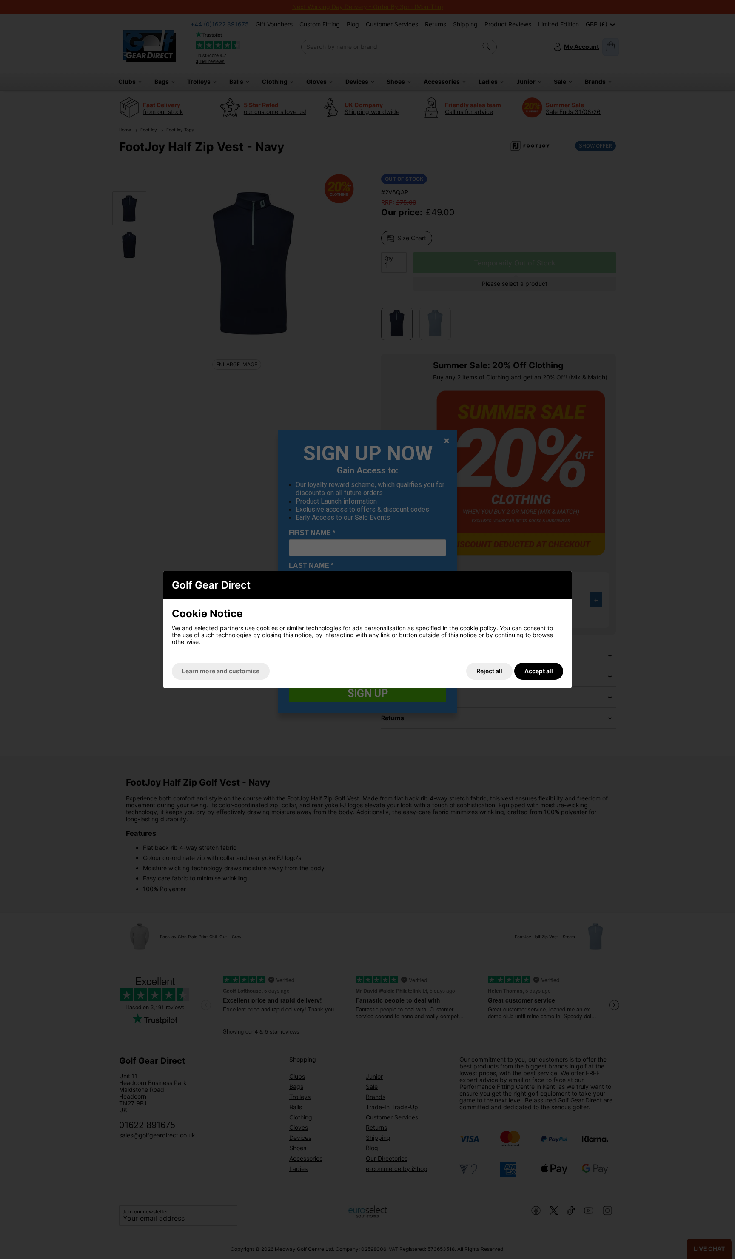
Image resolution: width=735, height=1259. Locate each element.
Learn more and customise (220, 671)
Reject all (489, 671)
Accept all (538, 671)
